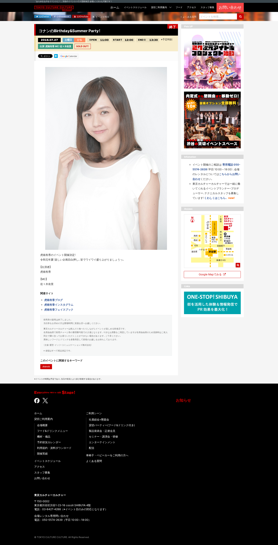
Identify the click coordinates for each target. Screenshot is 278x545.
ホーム (38, 413)
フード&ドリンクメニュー (52, 430)
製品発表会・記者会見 (102, 430)
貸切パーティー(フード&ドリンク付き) (112, 425)
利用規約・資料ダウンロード (54, 447)
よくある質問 (94, 460)
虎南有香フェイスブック (58, 309)
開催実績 (42, 453)
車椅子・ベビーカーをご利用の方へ (107, 455)
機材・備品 (43, 436)
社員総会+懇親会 (99, 419)
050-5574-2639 (52, 519)
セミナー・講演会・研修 (103, 436)
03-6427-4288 (51, 509)
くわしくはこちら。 (216, 197)
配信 (91, 447)
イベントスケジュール (47, 460)
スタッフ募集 (42, 472)
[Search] (240, 16)
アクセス (39, 466)
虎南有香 (46, 366)
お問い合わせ (42, 478)
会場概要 (42, 425)
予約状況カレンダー (49, 442)
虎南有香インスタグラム (58, 304)
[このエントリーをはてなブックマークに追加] (56, 56)
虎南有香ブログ (53, 299)
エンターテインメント (102, 442)
